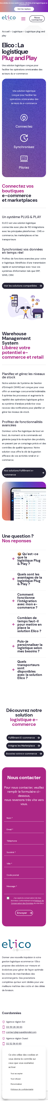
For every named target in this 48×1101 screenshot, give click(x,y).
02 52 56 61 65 (13, 1043)
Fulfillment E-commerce (21, 737)
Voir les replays (24, 9)
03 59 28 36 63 (14, 1027)
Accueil (5, 31)
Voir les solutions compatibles (20, 285)
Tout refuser (16, 1079)
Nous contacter (37, 18)
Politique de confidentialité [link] (22, 1089)
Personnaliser (16, 1084)
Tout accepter (17, 1073)
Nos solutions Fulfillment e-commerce (19, 472)
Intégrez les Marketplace (21, 745)
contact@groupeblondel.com (21, 1032)
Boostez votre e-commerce (21, 753)
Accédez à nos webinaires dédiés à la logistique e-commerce (24, 4)
